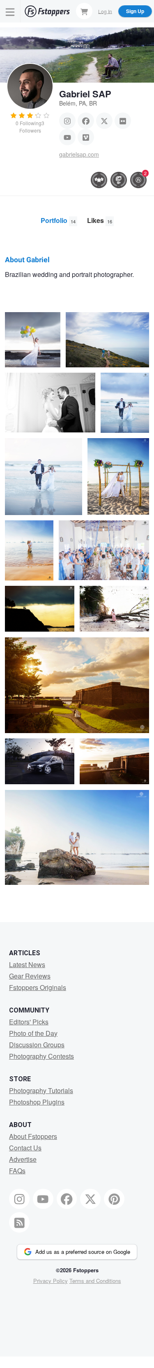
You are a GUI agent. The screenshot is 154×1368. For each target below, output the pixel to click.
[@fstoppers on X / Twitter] (90, 1199)
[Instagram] (67, 120)
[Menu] (10, 11)
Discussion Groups (36, 1044)
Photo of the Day (33, 1033)
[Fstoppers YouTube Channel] (43, 1199)
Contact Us (25, 1147)
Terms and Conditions (95, 1281)
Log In (105, 10)
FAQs (17, 1170)
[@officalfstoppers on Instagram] (19, 1199)
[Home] (47, 11)
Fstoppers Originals (37, 987)
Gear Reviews (30, 976)
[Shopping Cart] (84, 11)
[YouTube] (67, 137)
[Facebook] (86, 120)
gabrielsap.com (79, 154)
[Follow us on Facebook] (67, 1199)
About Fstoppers (33, 1136)
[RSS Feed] (19, 1222)
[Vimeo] (86, 137)
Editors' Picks (28, 1021)
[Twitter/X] (104, 120)
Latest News (27, 964)
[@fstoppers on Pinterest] (114, 1199)
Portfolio (58, 220)
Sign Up (135, 11)
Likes (99, 220)
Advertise (23, 1159)
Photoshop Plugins (36, 1102)
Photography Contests (41, 1056)
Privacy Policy (50, 1281)
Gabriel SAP (85, 93)
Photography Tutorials (41, 1090)
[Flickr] (123, 120)
